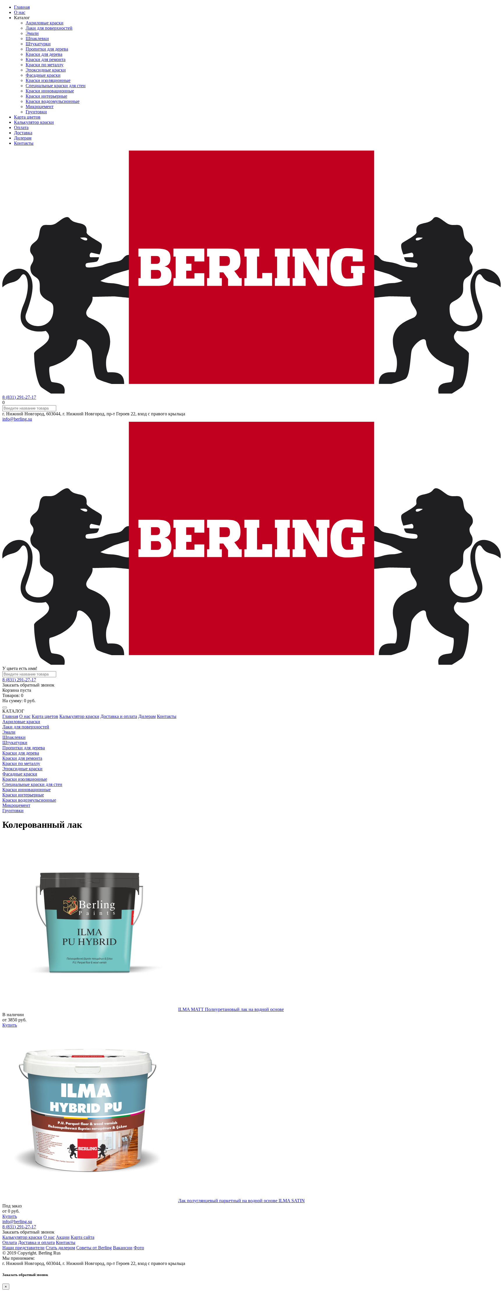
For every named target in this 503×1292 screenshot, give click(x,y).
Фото (139, 1247)
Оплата (21, 127)
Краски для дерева (44, 54)
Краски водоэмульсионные (52, 101)
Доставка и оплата (118, 716)
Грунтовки (36, 111)
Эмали (32, 33)
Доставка (23, 132)
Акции (63, 1237)
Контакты (23, 143)
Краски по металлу (44, 64)
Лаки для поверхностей (49, 28)
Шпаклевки (37, 38)
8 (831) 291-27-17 (19, 397)
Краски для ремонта (45, 59)
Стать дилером (60, 1247)
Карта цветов (27, 117)
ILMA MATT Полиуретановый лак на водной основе (231, 1009)
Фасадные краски (43, 75)
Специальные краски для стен (56, 85)
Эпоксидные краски (46, 69)
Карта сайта (82, 1237)
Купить (9, 1025)
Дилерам (22, 137)
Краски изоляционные (48, 80)
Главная (22, 7)
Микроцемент (40, 106)
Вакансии (122, 1247)
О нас (19, 12)
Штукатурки (38, 43)
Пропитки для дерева (47, 49)
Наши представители (23, 1247)
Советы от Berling (94, 1247)
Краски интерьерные (46, 96)
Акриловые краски (44, 22)
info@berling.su (17, 419)
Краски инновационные (50, 90)
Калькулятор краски (34, 122)
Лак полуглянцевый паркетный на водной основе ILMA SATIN (241, 1200)
